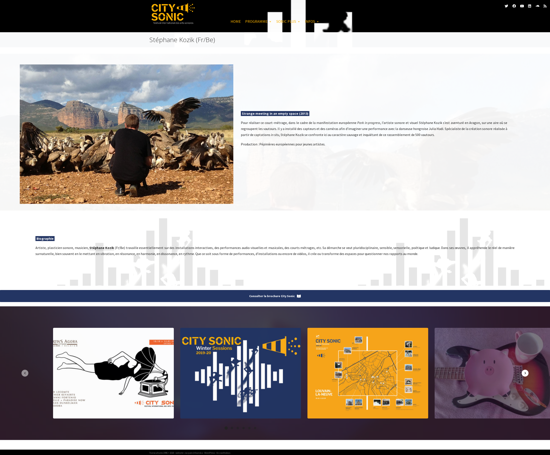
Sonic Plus (286, 21)
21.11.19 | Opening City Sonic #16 (240, 373)
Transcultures (156, 452)
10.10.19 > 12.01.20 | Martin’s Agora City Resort (113, 373)
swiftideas (225, 452)
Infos (310, 21)
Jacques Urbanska (193, 452)
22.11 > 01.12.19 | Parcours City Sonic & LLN (367, 373)
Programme (256, 21)
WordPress (209, 452)
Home (236, 21)
